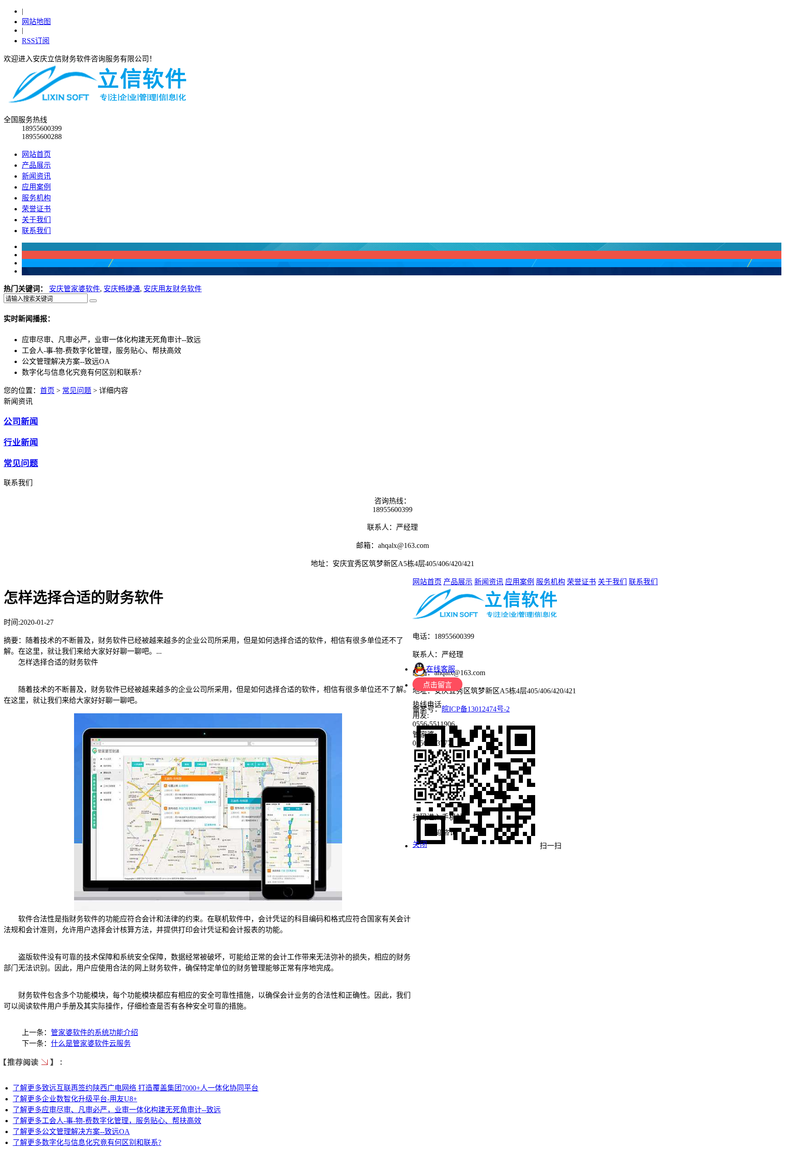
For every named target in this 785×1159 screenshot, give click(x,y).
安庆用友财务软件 (173, 289)
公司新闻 (21, 421)
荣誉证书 (36, 209)
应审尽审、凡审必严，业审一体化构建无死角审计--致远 (117, 1110)
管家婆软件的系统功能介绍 (94, 1032)
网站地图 (36, 21)
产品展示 (36, 165)
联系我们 (36, 230)
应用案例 (36, 187)
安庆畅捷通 (122, 289)
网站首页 (36, 154)
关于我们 (36, 220)
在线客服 (440, 669)
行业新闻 (21, 442)
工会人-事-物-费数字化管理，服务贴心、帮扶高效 (107, 1120)
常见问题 (76, 390)
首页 (47, 390)
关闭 (419, 844)
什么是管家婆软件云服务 (91, 1043)
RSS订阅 (36, 41)
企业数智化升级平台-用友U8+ (75, 1099)
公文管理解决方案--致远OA (71, 1131)
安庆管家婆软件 (74, 289)
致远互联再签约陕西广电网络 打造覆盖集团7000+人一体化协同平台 (135, 1088)
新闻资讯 (36, 176)
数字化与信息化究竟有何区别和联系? (87, 1142)
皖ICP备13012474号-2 (476, 709)
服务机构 (36, 198)
